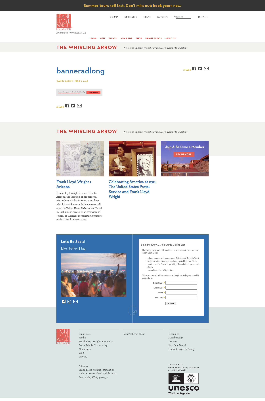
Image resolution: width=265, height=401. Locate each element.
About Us (170, 38)
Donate (147, 17)
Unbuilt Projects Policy (181, 349)
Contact (114, 17)
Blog (81, 353)
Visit (102, 38)
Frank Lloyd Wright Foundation (96, 341)
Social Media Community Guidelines (93, 347)
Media (82, 337)
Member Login (131, 17)
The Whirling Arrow (86, 47)
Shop (139, 38)
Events (113, 38)
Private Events (153, 38)
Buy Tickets (162, 17)
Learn (93, 38)
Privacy (83, 356)
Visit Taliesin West (134, 334)
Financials (84, 334)
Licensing (173, 334)
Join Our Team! (177, 345)
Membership (175, 337)
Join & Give (126, 38)
